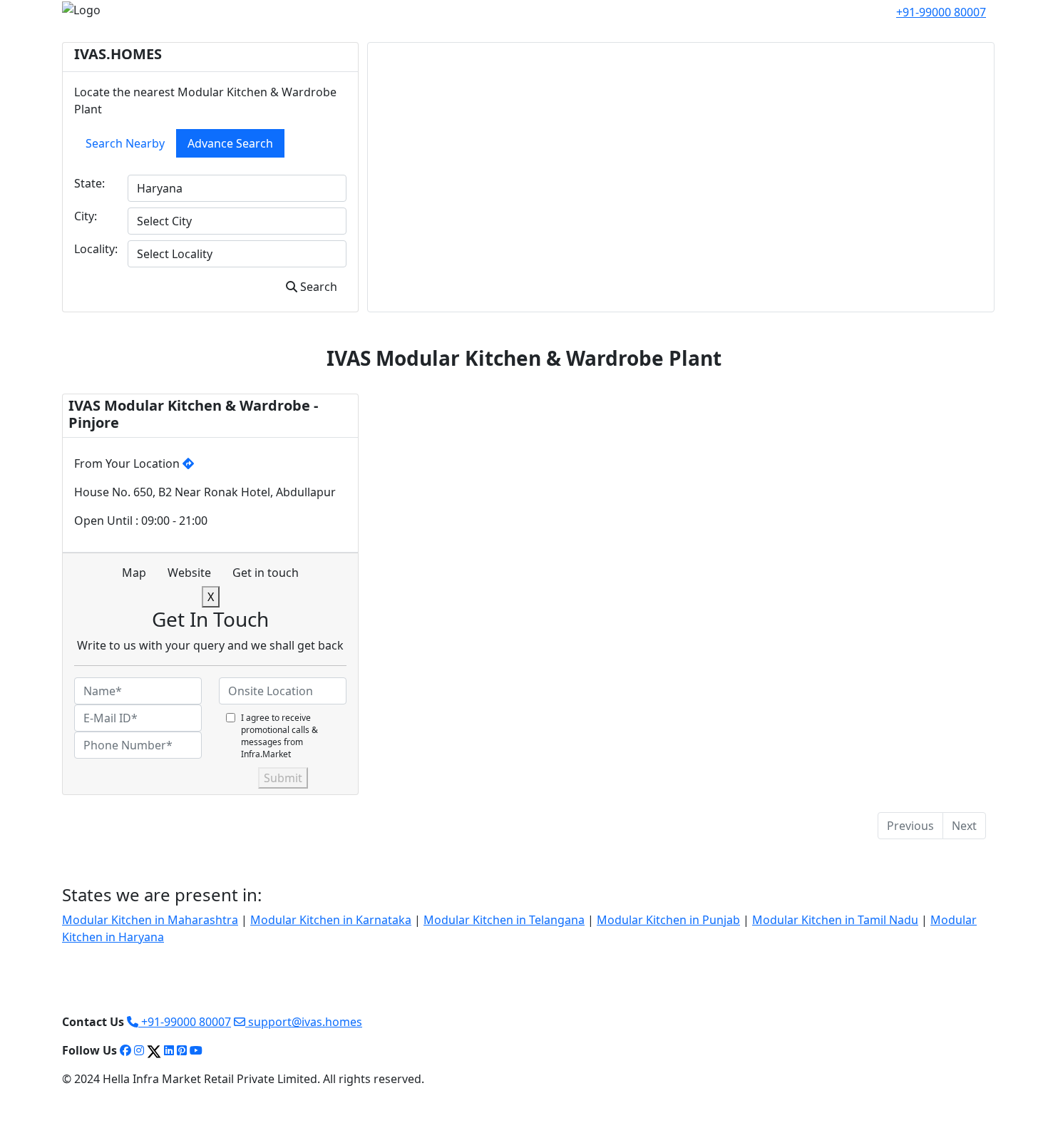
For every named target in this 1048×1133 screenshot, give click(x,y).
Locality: (96, 249)
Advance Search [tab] (230, 143)
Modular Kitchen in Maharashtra (150, 920)
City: (85, 216)
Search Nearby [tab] (125, 143)
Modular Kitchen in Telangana (504, 920)
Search (317, 286)
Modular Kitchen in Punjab (668, 920)
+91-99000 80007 (184, 1022)
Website (189, 572)
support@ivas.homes (303, 1022)
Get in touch (265, 572)
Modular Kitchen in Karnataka (330, 920)
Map (134, 572)
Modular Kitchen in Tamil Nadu (835, 920)
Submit (283, 778)
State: (89, 183)
